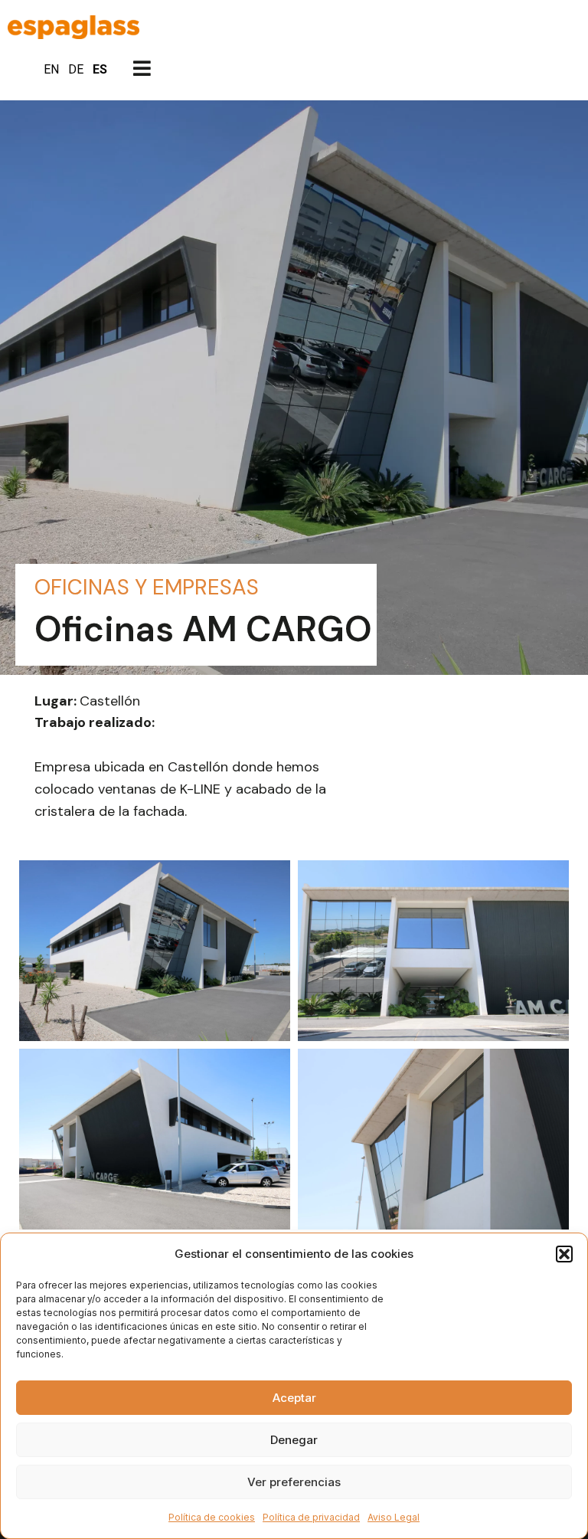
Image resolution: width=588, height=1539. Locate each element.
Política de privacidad (311, 1517)
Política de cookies (211, 1517)
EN (51, 69)
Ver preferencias (294, 1482)
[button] (564, 1254)
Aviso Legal (394, 1517)
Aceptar (294, 1397)
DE (75, 69)
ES (100, 69)
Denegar (294, 1440)
